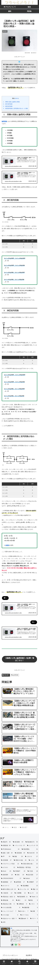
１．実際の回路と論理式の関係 (11, 101)
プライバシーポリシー (10, 955)
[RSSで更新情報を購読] (19, 944)
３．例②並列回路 (7, 106)
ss (11, 928)
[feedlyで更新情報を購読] (15, 944)
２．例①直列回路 (7, 104)
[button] (35, 520)
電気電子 (6, 675)
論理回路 (4, 121)
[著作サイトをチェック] (12, 944)
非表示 (16, 98)
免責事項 (29, 955)
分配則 (7, 545)
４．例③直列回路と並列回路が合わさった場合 (15, 108)
